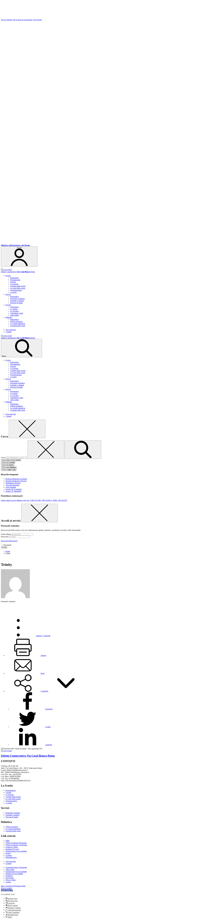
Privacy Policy (11, 880)
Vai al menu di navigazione (23, 20)
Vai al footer (37, 20)
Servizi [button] (8, 294)
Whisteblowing (11, 857)
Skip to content (6, 888)
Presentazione (15, 280)
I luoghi (13, 282)
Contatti (8, 332)
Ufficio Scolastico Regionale (16, 843)
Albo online (14, 315)
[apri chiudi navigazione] (2, 268)
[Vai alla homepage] (6, 270)
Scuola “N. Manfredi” (14, 491)
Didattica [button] (9, 317)
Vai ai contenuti (6, 20)
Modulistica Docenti (13, 483)
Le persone (14, 284)
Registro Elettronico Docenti (16, 481)
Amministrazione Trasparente (16, 867)
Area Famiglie (11, 487)
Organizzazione (16, 290)
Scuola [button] (8, 276)
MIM (7, 841)
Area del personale (12, 485)
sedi (24, 500)
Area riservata (11, 330)
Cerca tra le (8, 462)
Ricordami (7, 545)
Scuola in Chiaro (12, 847)
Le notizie (13, 309)
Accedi (4, 547)
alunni (8, 500)
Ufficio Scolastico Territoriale (16, 845)
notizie (3, 500)
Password (4, 537)
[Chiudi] (27, 429)
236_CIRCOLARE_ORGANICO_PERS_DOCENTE (46, 500)
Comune (9, 855)
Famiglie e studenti (17, 301)
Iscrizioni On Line (12, 849)
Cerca (3, 457)
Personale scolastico (17, 299)
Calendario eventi (16, 313)
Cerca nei (7, 465)
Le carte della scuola (17, 288)
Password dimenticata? (9, 541)
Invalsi (8, 853)
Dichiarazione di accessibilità (16, 851)
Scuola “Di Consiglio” (14, 489)
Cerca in (9, 470)
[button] (44, 691)
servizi (13, 500)
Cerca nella (9, 467)
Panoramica (14, 278)
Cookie (8, 882)
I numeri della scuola (17, 286)
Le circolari (14, 311)
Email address (6, 534)
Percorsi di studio (16, 303)
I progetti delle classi (17, 326)
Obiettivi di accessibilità (14, 874)
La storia (13, 292)
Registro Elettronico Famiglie (16, 479)
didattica (19, 500)
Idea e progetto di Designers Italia (13, 886)
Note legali (10, 878)
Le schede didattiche (17, 324)
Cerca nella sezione (11, 460)
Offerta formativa (16, 322)
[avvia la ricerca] (83, 449)
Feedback (9, 876)
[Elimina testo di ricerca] (46, 449)
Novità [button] (8, 305)
